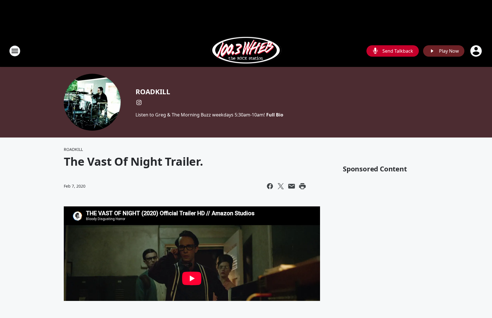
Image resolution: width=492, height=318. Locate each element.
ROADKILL (153, 91)
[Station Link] (246, 51)
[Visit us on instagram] (139, 102)
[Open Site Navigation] (14, 51)
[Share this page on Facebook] (270, 186)
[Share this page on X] (281, 186)
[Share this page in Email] (292, 186)
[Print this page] (302, 186)
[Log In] (476, 51)
